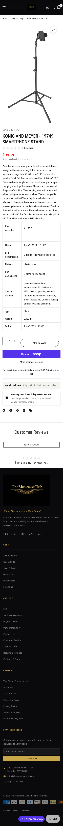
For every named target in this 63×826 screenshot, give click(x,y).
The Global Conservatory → (17, 681)
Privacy (6, 810)
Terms (15, 810)
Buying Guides (10, 621)
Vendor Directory (11, 627)
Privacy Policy (10, 706)
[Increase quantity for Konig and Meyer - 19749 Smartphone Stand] (14, 341)
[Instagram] (22, 534)
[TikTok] (31, 534)
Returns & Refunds (12, 652)
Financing (8, 586)
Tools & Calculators (12, 615)
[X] (11, 410)
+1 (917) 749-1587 (16, 781)
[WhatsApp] (25, 410)
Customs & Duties (12, 658)
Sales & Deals (9, 568)
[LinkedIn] (39, 534)
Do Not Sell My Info (13, 718)
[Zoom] (53, 30)
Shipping (6, 159)
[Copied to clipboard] (31, 410)
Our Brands (9, 561)
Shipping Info (10, 646)
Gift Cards (8, 574)
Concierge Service (12, 699)
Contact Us (8, 633)
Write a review (31, 444)
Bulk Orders (9, 580)
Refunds (25, 810)
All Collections (10, 555)
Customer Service (12, 640)
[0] (58, 7)
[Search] (53, 7)
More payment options (31, 362)
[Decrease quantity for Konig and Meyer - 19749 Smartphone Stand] (5, 341)
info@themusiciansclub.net (21, 776)
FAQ (5, 608)
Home (5, 18)
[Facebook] (5, 410)
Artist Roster (9, 693)
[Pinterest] (18, 410)
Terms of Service (11, 712)
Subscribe (31, 758)
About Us (8, 687)
